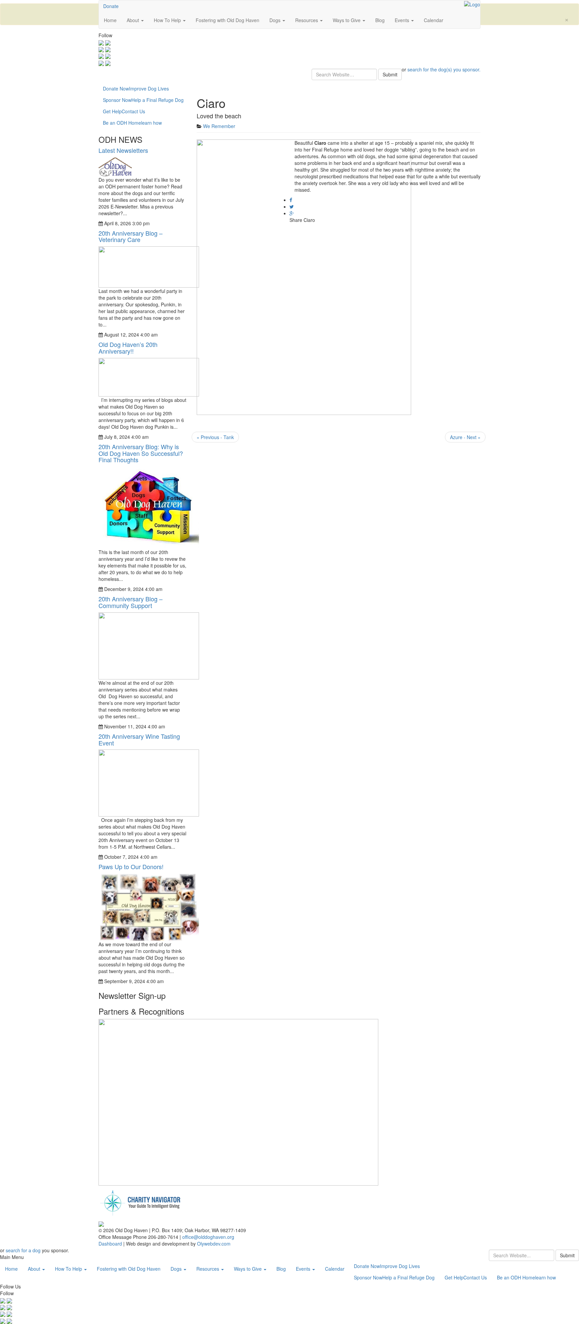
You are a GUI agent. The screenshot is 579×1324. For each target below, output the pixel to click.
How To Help (168, 20)
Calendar (433, 20)
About (133, 20)
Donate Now (136, 88)
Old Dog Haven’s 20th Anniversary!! (128, 347)
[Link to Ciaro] (304, 276)
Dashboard (111, 1243)
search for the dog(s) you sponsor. (443, 69)
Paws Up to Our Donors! (131, 866)
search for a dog (23, 1250)
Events (402, 20)
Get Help (124, 111)
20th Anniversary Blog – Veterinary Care (131, 236)
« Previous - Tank (215, 437)
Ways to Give (347, 20)
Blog (380, 20)
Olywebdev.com (214, 1243)
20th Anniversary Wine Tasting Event (139, 739)
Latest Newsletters (123, 150)
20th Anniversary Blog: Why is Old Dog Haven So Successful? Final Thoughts (141, 453)
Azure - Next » (465, 437)
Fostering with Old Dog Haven (227, 20)
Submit (390, 74)
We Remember (219, 126)
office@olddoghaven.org (208, 1236)
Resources (307, 20)
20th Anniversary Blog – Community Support (131, 602)
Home (110, 20)
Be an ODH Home (132, 122)
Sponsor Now (143, 100)
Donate (111, 6)
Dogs (275, 20)
